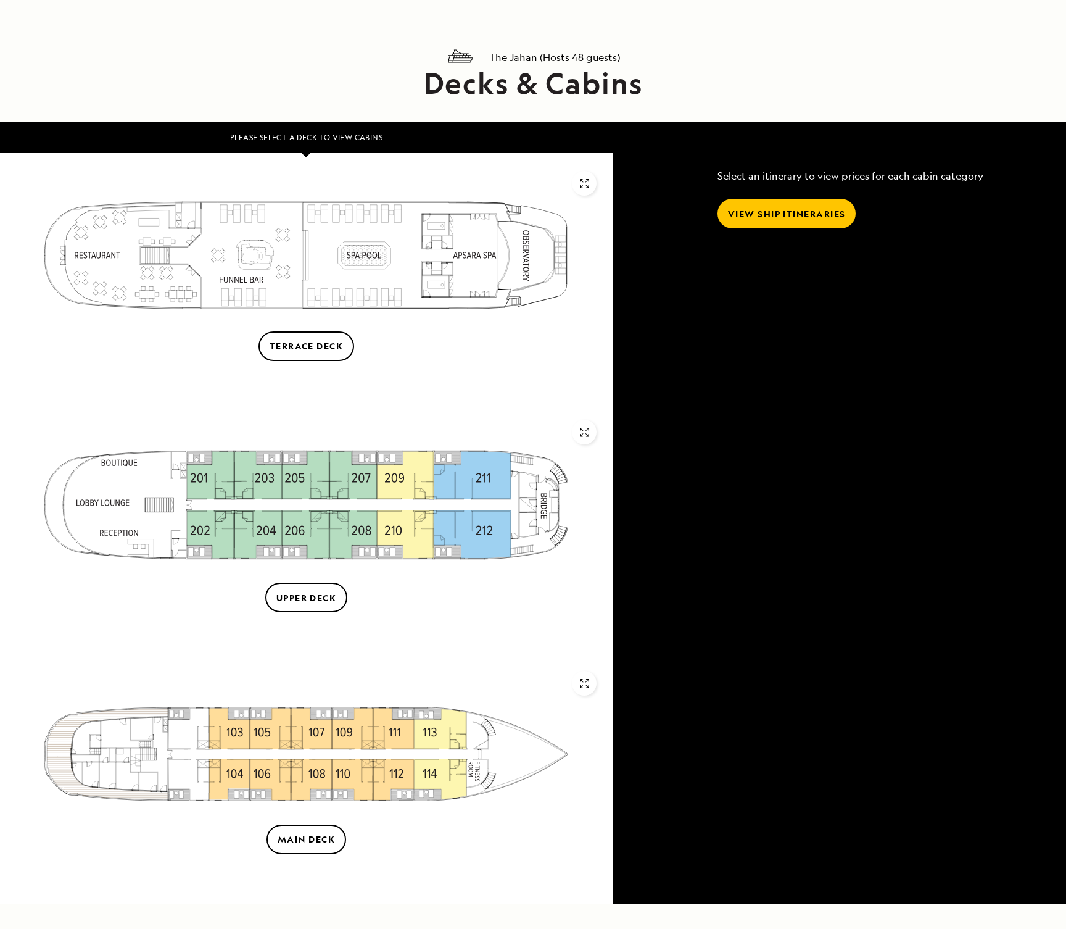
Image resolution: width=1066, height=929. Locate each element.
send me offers (676, 524)
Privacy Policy (595, 642)
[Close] (805, 271)
